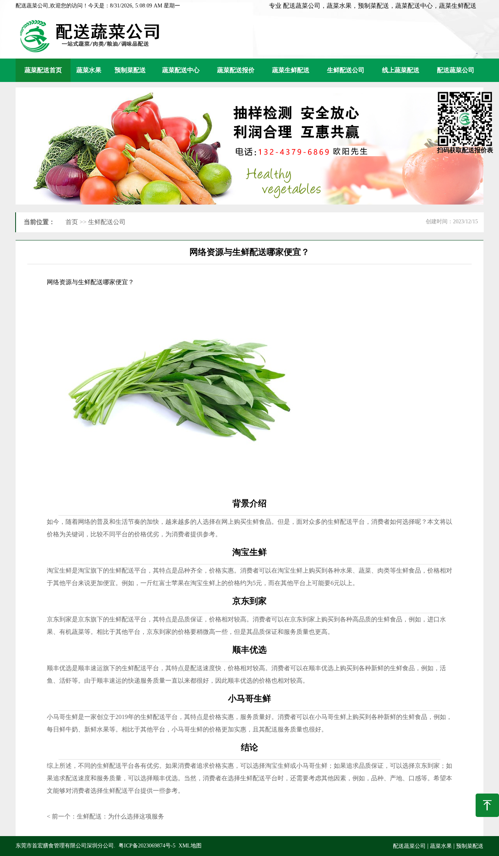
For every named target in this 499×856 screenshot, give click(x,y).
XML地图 (190, 846)
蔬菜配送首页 (43, 70)
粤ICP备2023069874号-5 (147, 846)
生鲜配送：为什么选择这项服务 (120, 816)
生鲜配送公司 (346, 70)
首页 (71, 222)
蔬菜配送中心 (181, 70)
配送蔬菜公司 (455, 70)
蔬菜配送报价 (236, 70)
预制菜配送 (130, 70)
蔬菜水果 (88, 70)
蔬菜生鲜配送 (291, 70)
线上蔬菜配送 (400, 70)
